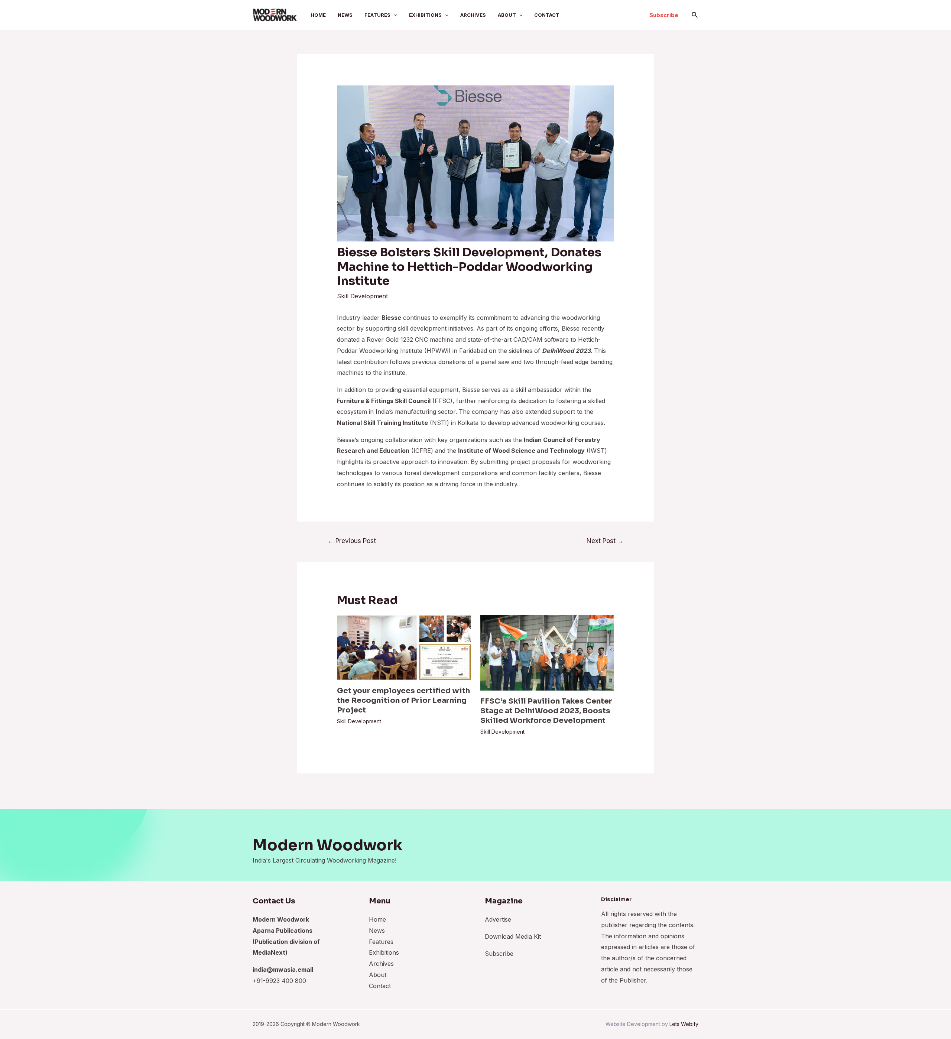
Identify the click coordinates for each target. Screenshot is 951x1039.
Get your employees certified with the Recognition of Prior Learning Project (403, 700)
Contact (546, 15)
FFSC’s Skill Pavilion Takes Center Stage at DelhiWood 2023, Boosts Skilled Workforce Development (546, 711)
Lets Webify (683, 1024)
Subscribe (499, 953)
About (507, 15)
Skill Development (362, 296)
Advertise (498, 919)
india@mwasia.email (283, 969)
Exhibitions (425, 15)
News (345, 15)
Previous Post (351, 541)
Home (318, 15)
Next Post (605, 541)
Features (377, 15)
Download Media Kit (513, 936)
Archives (473, 15)
